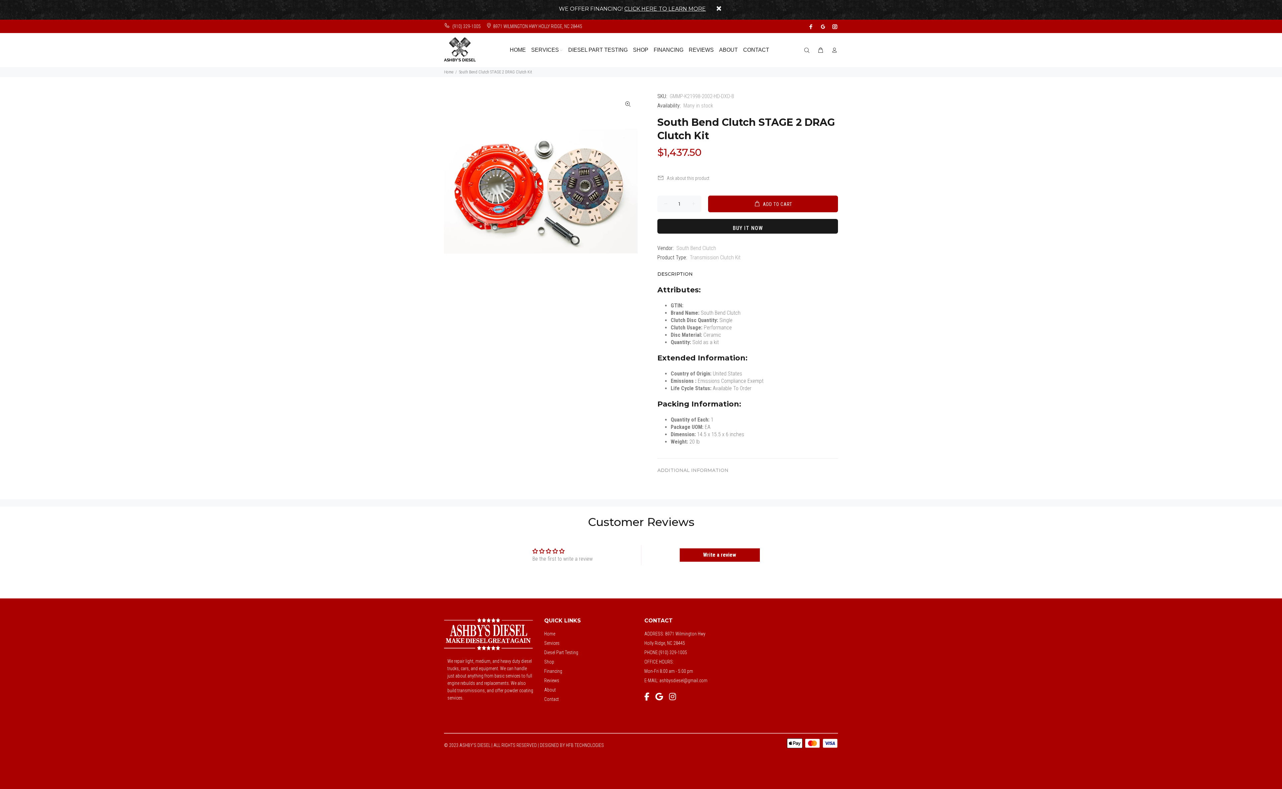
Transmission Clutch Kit (715, 257)
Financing (553, 671)
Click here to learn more (665, 9)
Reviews (551, 680)
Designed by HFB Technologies (572, 745)
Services (552, 643)
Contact (551, 699)
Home (448, 72)
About (550, 690)
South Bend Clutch (696, 248)
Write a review (719, 555)
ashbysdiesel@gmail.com (683, 680)
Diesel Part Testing (561, 652)
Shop (549, 662)
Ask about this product (688, 178)
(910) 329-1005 (466, 26)
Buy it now (748, 228)
